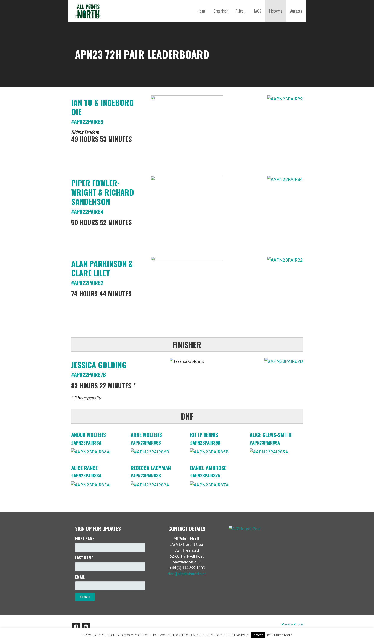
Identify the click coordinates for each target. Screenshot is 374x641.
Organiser (220, 11)
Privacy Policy (292, 624)
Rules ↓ (240, 11)
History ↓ (275, 11)
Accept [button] (258, 635)
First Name (84, 538)
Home (201, 11)
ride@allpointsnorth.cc (187, 573)
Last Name (84, 558)
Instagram (86, 626)
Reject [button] (270, 635)
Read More (284, 635)
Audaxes (296, 11)
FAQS (257, 11)
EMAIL (80, 577)
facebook (76, 626)
